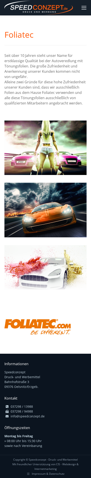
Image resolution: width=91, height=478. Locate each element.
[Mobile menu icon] (84, 7)
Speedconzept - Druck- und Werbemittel (53, 459)
